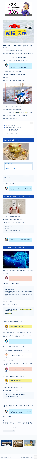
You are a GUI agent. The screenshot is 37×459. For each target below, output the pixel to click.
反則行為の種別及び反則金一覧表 (11, 168)
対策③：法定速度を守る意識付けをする (13, 133)
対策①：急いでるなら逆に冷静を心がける (13, 130)
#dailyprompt (6, 430)
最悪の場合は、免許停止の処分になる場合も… (14, 127)
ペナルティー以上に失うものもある (12, 129)
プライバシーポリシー (9, 457)
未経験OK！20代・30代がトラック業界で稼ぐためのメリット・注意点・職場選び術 (7, 423)
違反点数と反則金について (10, 125)
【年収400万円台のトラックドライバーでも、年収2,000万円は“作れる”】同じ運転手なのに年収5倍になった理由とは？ (17, 424)
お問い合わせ (3, 457)
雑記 (14, 44)
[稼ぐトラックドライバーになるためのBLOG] (18, 9)
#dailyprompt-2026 (11, 430)
